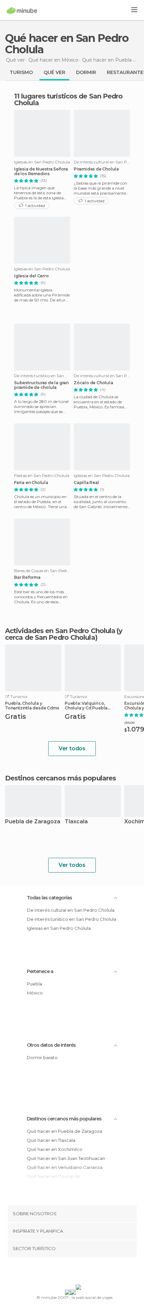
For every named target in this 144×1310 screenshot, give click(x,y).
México (35, 992)
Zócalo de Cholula (93, 383)
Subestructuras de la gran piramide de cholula (41, 385)
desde (129, 722)
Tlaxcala (76, 822)
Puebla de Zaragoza (32, 822)
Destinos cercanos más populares (60, 778)
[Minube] (22, 10)
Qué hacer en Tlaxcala (51, 1140)
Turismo (21, 72)
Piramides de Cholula (96, 169)
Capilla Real (86, 482)
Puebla (34, 983)
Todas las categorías (49, 898)
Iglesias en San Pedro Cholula (59, 928)
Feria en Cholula (31, 482)
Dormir (86, 72)
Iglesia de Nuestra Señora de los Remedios (41, 171)
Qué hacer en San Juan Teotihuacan (66, 1158)
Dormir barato (42, 1057)
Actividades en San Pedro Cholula (60, 630)
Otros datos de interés (51, 1045)
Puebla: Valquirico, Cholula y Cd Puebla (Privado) (86, 705)
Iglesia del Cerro (31, 276)
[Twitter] (70, 1272)
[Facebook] (62, 1272)
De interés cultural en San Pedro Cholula (71, 910)
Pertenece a (40, 971)
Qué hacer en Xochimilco (54, 1149)
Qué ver (54, 72)
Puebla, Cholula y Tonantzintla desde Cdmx (32, 705)
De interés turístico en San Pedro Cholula (71, 919)
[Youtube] (88, 1272)
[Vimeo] (79, 1272)
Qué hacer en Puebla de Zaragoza (64, 1131)
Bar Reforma (27, 577)
